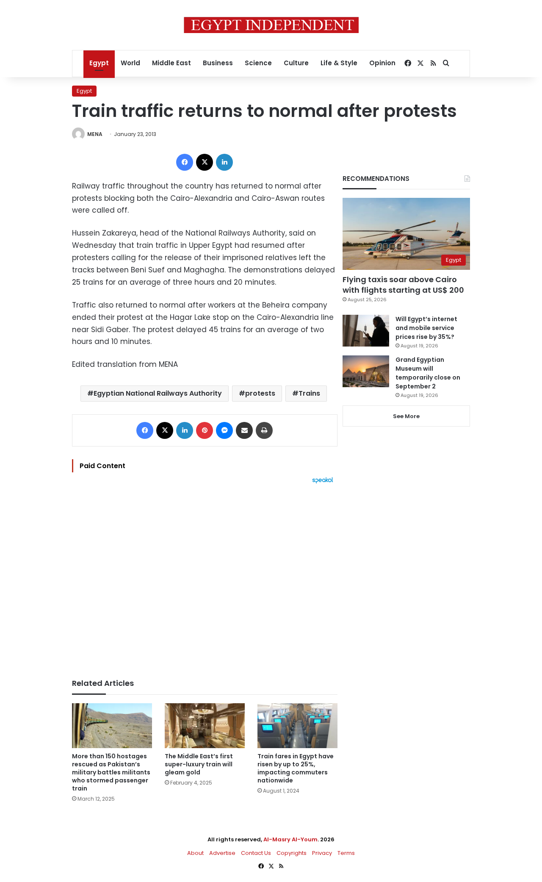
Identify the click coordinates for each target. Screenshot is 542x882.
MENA (94, 134)
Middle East (171, 62)
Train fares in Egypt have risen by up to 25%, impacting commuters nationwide (295, 768)
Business (218, 62)
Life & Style (339, 62)
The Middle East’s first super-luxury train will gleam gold (199, 764)
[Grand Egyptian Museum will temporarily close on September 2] (366, 371)
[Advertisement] (204, 577)
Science (258, 62)
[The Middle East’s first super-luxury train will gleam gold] (205, 726)
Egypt (99, 62)
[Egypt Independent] (271, 25)
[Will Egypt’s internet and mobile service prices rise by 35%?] (366, 331)
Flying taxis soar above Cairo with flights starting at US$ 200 (403, 284)
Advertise (222, 853)
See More (406, 416)
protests (260, 393)
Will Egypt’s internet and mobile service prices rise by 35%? (426, 328)
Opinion (382, 62)
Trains (309, 393)
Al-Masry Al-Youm (290, 839)
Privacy (322, 853)
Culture (296, 62)
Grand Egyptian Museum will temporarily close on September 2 (427, 373)
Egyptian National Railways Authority (158, 393)
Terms (346, 853)
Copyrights (292, 853)
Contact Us (256, 853)
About (195, 853)
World (130, 62)
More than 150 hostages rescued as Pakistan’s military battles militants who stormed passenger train (111, 772)
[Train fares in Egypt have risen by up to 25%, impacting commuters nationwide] (297, 726)
